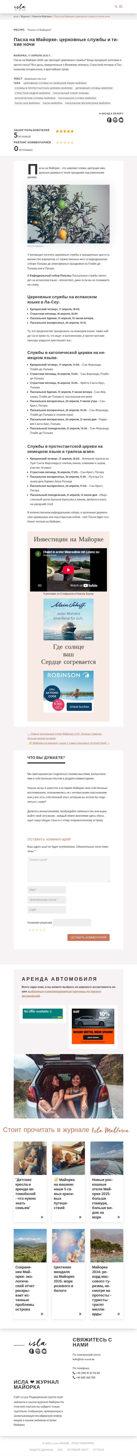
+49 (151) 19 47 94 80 (87, 1373)
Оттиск (98, 1450)
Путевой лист (78, 1450)
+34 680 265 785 (85, 1377)
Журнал (25, 16)
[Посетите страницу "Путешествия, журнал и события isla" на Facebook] (31, 1353)
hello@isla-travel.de (83, 1359)
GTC (60, 1450)
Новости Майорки (41, 16)
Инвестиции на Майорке (68, 541)
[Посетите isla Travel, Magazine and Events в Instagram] (37, 1353)
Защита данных (41, 1450)
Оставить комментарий (89, 937)
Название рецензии (39, 923)
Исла (16, 17)
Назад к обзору (112, 113)
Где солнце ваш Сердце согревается (68, 656)
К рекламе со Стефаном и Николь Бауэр (68, 594)
